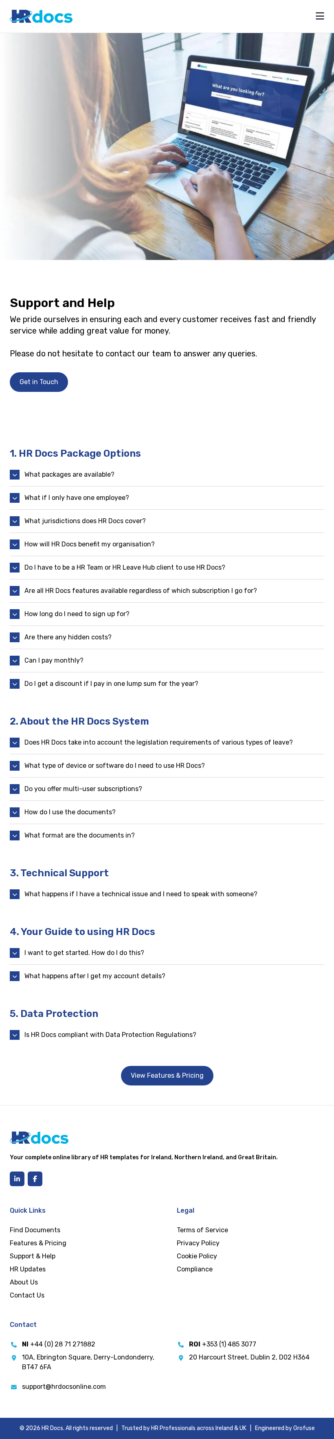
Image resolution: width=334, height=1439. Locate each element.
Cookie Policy (197, 1256)
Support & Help (32, 1256)
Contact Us (27, 1295)
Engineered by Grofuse (285, 1428)
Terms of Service (202, 1230)
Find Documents (35, 1230)
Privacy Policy (198, 1243)
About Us (24, 1282)
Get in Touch (39, 382)
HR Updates (28, 1269)
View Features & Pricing (167, 1075)
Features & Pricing (38, 1243)
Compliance (195, 1269)
